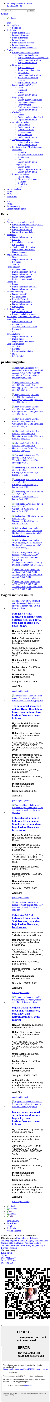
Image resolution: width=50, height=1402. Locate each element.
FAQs (9, 194)
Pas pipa (21, 80)
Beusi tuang (17, 65)
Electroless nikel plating (28, 179)
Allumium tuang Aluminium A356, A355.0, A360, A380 (27, 575)
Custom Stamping (26, 1240)
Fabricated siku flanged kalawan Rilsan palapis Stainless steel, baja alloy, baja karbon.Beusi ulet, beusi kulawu (26, 823)
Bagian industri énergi (27, 127)
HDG (20, 187)
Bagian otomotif (25, 134)
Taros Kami (12, 196)
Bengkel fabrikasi (20, 38)
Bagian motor (24, 124)
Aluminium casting (20, 122)
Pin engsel (22, 90)
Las (19, 159)
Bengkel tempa (18, 40)
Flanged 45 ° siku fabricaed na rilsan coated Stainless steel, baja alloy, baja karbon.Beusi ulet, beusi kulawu (27, 619)
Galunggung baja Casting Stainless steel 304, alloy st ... (27, 388)
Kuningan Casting (33, 1243)
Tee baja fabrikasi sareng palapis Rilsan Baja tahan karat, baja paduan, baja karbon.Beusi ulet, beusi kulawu (27, 711)
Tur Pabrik (11, 30)
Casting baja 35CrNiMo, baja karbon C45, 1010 (25, 473)
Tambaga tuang (19, 164)
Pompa (21, 115)
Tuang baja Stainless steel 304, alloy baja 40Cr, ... (25, 461)
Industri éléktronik (26, 129)
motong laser (23, 157)
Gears (20, 87)
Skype (4, 1255)
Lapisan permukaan (20, 174)
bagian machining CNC (22, 85)
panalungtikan (18, 691)
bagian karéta (23, 72)
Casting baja (17, 112)
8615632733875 (8, 1263)
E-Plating (22, 182)
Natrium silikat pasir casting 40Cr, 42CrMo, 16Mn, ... (27, 534)
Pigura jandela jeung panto (29, 142)
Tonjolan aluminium (21, 139)
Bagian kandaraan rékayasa (30, 100)
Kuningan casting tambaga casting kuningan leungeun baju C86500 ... (27, 563)
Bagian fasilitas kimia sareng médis (33, 57)
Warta (9, 191)
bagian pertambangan (27, 102)
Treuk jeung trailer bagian (29, 70)
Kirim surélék (7, 1253)
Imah (9, 23)
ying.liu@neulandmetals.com (19, 3)
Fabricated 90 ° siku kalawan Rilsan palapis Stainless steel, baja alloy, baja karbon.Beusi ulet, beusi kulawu (26, 921)
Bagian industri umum (27, 62)
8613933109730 (8, 1258)
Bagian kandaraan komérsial (30, 117)
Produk (10, 50)
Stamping (22, 152)
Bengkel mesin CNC (21, 33)
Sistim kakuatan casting (28, 77)
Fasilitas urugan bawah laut (30, 107)
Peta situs (34, 1238)
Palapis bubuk (24, 177)
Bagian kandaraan (26, 67)
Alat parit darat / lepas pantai (30, 154)
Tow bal (21, 92)
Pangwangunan (24, 105)
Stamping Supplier (9, 1240)
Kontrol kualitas (14, 189)
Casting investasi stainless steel (25, 52)
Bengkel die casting (20, 35)
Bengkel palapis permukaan (24, 47)
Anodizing (22, 184)
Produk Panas (22, 1238)
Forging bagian (19, 97)
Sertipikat (16, 28)
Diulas (9, 219)
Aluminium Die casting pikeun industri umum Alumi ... (25, 376)
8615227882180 (8, 1260)
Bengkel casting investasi (23, 43)
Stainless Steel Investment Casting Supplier (20, 1245)
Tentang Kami (13, 25)
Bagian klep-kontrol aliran (29, 60)
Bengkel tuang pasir (21, 45)
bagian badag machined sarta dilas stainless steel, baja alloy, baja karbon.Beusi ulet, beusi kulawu (26, 1013)
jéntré (27, 691)
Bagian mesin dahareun (28, 55)
